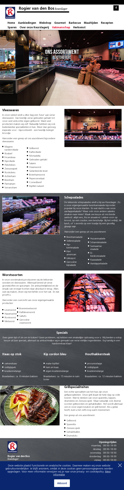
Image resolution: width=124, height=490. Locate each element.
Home (11, 23)
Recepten (107, 23)
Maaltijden (91, 23)
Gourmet (60, 23)
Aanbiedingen (27, 23)
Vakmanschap (61, 27)
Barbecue (75, 23)
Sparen (12, 27)
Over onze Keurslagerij (34, 27)
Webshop (45, 23)
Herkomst (79, 27)
